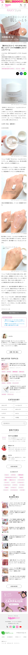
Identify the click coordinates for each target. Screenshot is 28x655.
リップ (13, 482)
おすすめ (9, 371)
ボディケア (18, 409)
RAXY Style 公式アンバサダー (8, 68)
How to (3, 371)
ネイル (17, 413)
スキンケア (9, 66)
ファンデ (6, 490)
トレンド (6, 482)
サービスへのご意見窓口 (17, 621)
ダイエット (13, 487)
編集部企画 (15, 371)
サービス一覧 (4, 643)
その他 (17, 417)
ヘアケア (3, 413)
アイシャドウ (20, 479)
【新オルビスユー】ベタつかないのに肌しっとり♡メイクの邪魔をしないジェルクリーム (14, 320)
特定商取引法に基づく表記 (13, 623)
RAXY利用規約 (8, 621)
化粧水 (6, 487)
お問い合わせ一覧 (10, 643)
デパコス (21, 487)
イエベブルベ (7, 485)
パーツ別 (21, 485)
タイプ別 (22, 490)
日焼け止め (21, 371)
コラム (3, 417)
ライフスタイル (14, 490)
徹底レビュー (12, 479)
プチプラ (15, 485)
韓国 (5, 479)
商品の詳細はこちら (14, 313)
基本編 (21, 477)
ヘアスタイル (20, 482)
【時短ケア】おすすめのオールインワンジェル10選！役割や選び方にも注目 (14, 324)
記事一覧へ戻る (14, 352)
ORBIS (23, 68)
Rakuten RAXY (8, 5)
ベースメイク (18, 405)
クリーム (18, 68)
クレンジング (15, 383)
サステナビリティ (17, 643)
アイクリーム (10, 394)
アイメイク (4, 409)
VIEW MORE (14, 466)
